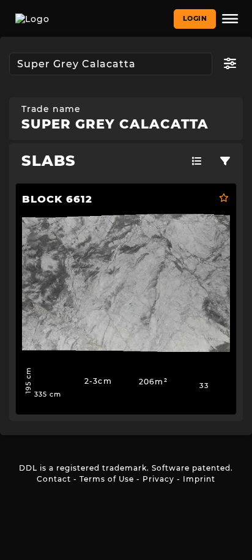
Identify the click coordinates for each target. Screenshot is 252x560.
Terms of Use (107, 478)
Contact (54, 478)
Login (195, 18)
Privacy (158, 478)
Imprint (199, 478)
